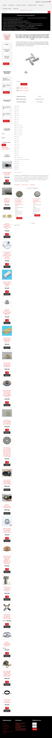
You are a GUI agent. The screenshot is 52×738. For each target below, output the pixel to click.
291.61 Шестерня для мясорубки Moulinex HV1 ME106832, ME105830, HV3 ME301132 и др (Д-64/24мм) (7, 559)
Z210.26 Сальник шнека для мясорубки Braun (7, 701)
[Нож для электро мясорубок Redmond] (32, 59)
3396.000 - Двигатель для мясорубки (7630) (7, 506)
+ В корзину (23, 84)
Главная (4, 5)
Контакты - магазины (21, 5)
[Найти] (49, 12)
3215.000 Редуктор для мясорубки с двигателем (7, 173)
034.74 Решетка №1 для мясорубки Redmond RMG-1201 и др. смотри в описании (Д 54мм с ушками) (19, 202)
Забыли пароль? (6, 149)
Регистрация (5, 147)
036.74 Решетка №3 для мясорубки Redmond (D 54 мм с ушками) (37, 201)
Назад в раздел (25, 184)
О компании (11, 5)
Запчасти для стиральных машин (26, 26)
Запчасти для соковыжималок (35, 25)
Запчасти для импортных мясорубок (12, 19)
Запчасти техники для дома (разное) (28, 28)
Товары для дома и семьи (20, 29)
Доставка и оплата (32, 5)
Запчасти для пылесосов (9, 26)
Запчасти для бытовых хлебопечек (33, 23)
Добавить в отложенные (24, 90)
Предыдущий (17, 184)
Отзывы (4, 733)
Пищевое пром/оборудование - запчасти (12, 23)
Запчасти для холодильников (10, 28)
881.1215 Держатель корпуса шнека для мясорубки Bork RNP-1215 (7, 312)
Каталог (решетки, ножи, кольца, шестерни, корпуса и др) (16, 22)
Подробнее (6, 183)
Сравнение (15, 8)
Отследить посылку (7, 8)
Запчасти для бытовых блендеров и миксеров (14, 25)
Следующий (32, 184)
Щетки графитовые (7, 29)
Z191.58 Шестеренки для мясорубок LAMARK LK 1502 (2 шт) (7, 226)
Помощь (41, 5)
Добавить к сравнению (23, 87)
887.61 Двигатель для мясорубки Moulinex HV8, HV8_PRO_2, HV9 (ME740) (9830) (7, 674)
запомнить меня (6, 142)
